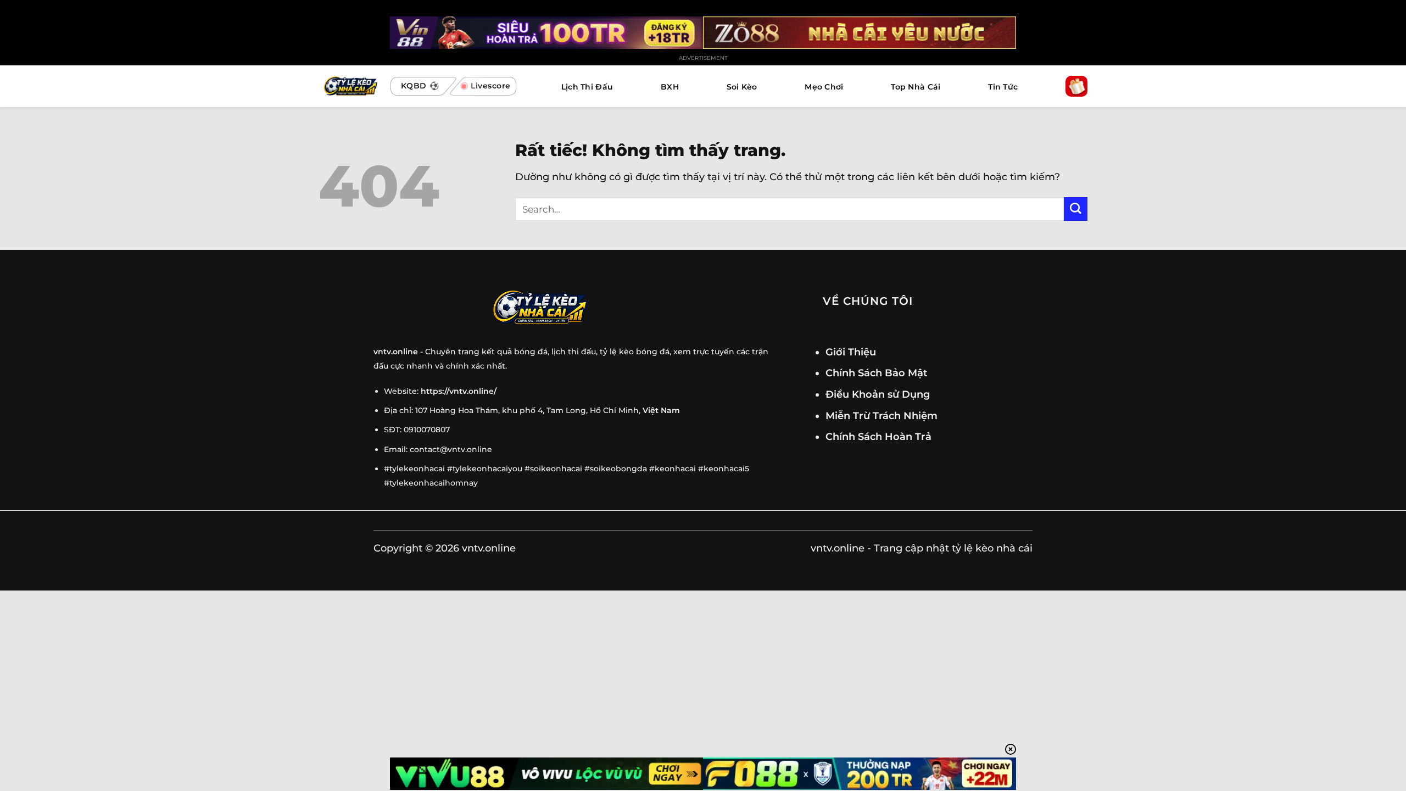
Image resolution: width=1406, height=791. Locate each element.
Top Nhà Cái (915, 86)
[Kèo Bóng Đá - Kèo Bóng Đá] (349, 86)
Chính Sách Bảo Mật (876, 372)
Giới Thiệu (850, 352)
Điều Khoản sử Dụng (877, 394)
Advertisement (703, 58)
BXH (670, 86)
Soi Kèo (742, 86)
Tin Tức (1003, 86)
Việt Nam (661, 410)
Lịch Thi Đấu (587, 86)
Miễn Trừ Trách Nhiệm (881, 415)
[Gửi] (1075, 209)
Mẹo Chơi (824, 86)
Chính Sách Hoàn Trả (878, 436)
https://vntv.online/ (458, 391)
